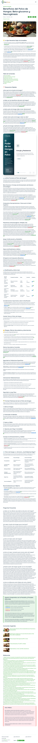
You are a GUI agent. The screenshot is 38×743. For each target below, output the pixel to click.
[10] (16, 200)
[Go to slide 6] (21, 172)
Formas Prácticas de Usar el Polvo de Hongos (11, 80)
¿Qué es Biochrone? (17, 736)
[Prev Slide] (30, 173)
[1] (8, 44)
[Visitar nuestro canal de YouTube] (22, 740)
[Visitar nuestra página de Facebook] (23, 740)
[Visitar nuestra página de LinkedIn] (18, 740)
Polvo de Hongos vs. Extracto (8, 81)
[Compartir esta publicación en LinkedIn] (32, 17)
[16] (19, 245)
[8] (11, 51)
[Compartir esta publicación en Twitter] (28, 17)
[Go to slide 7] (22, 172)
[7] (32, 49)
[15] (12, 97)
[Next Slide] (33, 173)
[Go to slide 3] (18, 172)
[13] (24, 113)
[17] (4, 235)
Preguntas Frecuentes (7, 82)
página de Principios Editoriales (18, 617)
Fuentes (5, 83)
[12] (12, 243)
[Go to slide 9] (24, 172)
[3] (31, 46)
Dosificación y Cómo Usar (8, 77)
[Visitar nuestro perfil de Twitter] (19, 740)
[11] (29, 60)
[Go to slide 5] (20, 172)
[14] (21, 94)
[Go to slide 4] (19, 172)
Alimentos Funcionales (7, 6)
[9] (32, 227)
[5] (29, 219)
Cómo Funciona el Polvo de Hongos (9, 76)
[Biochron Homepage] (6, 2)
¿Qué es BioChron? (28, 736)
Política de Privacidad (5, 736)
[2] (4, 121)
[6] (33, 295)
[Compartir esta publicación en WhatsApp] (30, 17)
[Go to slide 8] (23, 172)
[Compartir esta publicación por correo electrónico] (35, 17)
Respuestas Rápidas (7, 75)
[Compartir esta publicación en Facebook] (33, 17)
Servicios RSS (4, 738)
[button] (35, 1)
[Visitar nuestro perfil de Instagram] (20, 740)
